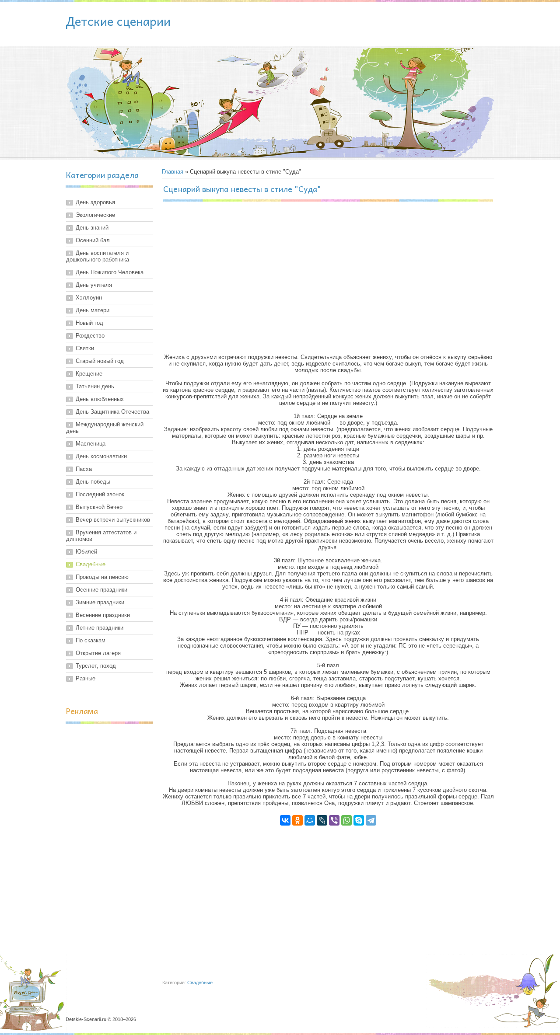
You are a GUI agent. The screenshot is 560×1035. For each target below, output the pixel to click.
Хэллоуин (89, 297)
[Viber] (334, 820)
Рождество (90, 335)
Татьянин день (95, 386)
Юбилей (86, 551)
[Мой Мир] (309, 820)
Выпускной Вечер (99, 507)
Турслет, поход (96, 665)
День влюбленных (100, 399)
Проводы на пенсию (102, 577)
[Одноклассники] (297, 820)
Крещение (89, 373)
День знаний (92, 227)
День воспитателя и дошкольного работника (97, 256)
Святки (85, 348)
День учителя (94, 285)
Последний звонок (100, 494)
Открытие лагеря (98, 653)
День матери (92, 310)
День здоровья (95, 202)
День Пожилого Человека (110, 272)
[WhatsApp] (346, 820)
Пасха (84, 469)
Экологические (95, 215)
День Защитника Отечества (112, 411)
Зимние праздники (100, 602)
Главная (172, 171)
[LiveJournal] (322, 820)
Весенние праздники (103, 615)
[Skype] (359, 820)
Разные (85, 678)
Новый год (89, 323)
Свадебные (90, 564)
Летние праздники (99, 627)
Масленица (90, 443)
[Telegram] (371, 820)
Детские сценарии (118, 21)
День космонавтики (101, 456)
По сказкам (90, 640)
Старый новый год (100, 361)
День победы (93, 481)
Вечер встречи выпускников (113, 519)
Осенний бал (93, 240)
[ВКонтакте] (285, 820)
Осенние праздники (101, 589)
